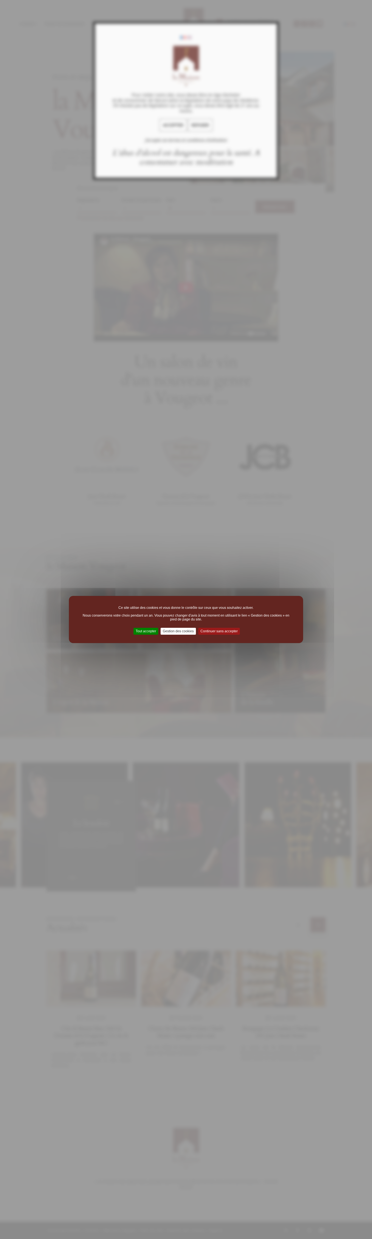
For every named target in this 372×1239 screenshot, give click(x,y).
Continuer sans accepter (219, 631)
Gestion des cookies (178, 631)
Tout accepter (146, 631)
